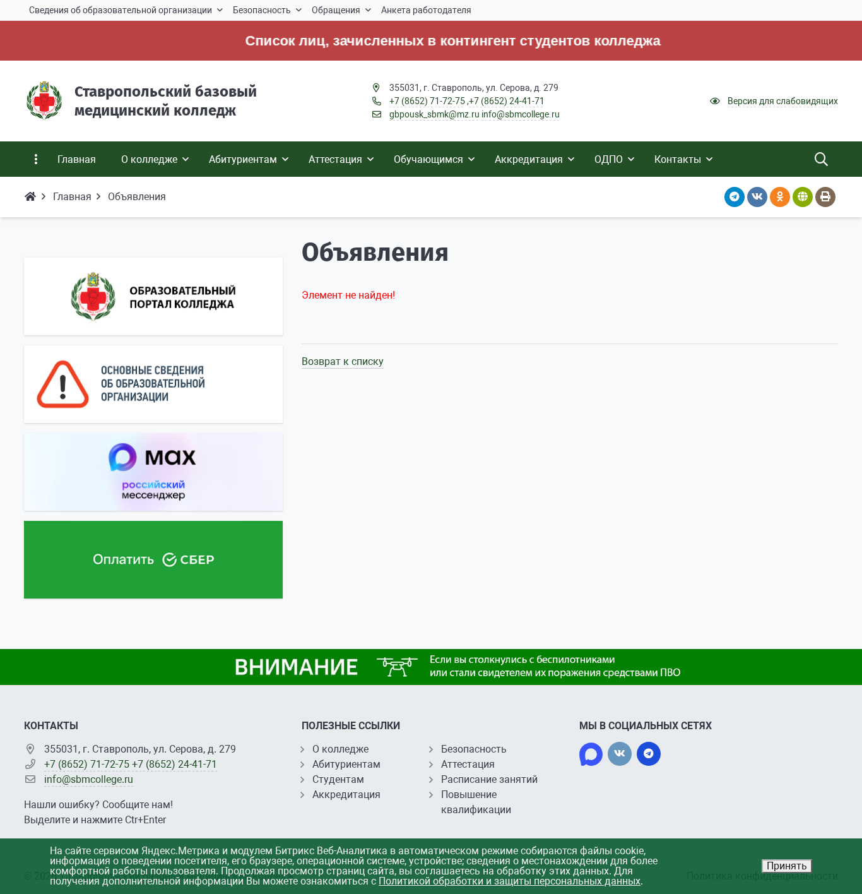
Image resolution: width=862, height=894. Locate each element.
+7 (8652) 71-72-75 (427, 101)
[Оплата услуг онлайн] (153, 560)
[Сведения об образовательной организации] (153, 384)
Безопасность (474, 749)
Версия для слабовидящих (783, 101)
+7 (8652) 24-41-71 (507, 101)
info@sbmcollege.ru (520, 114)
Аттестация (468, 764)
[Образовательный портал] (153, 296)
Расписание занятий (489, 779)
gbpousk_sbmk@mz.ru (434, 114)
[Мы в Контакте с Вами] (620, 754)
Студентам (338, 779)
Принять (787, 866)
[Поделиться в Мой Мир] (802, 197)
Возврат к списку (343, 361)
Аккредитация (346, 795)
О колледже (340, 749)
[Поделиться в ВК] (757, 197)
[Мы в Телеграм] (649, 754)
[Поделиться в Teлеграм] (734, 197)
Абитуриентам (346, 764)
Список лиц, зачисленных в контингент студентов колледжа (435, 41)
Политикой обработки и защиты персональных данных (510, 881)
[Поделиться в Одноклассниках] (780, 197)
